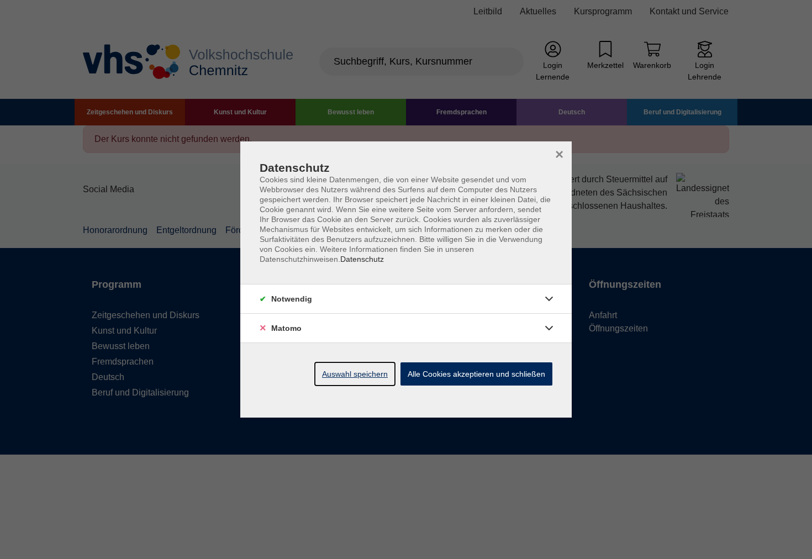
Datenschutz (362, 259)
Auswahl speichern (355, 374)
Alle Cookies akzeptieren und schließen (476, 374)
